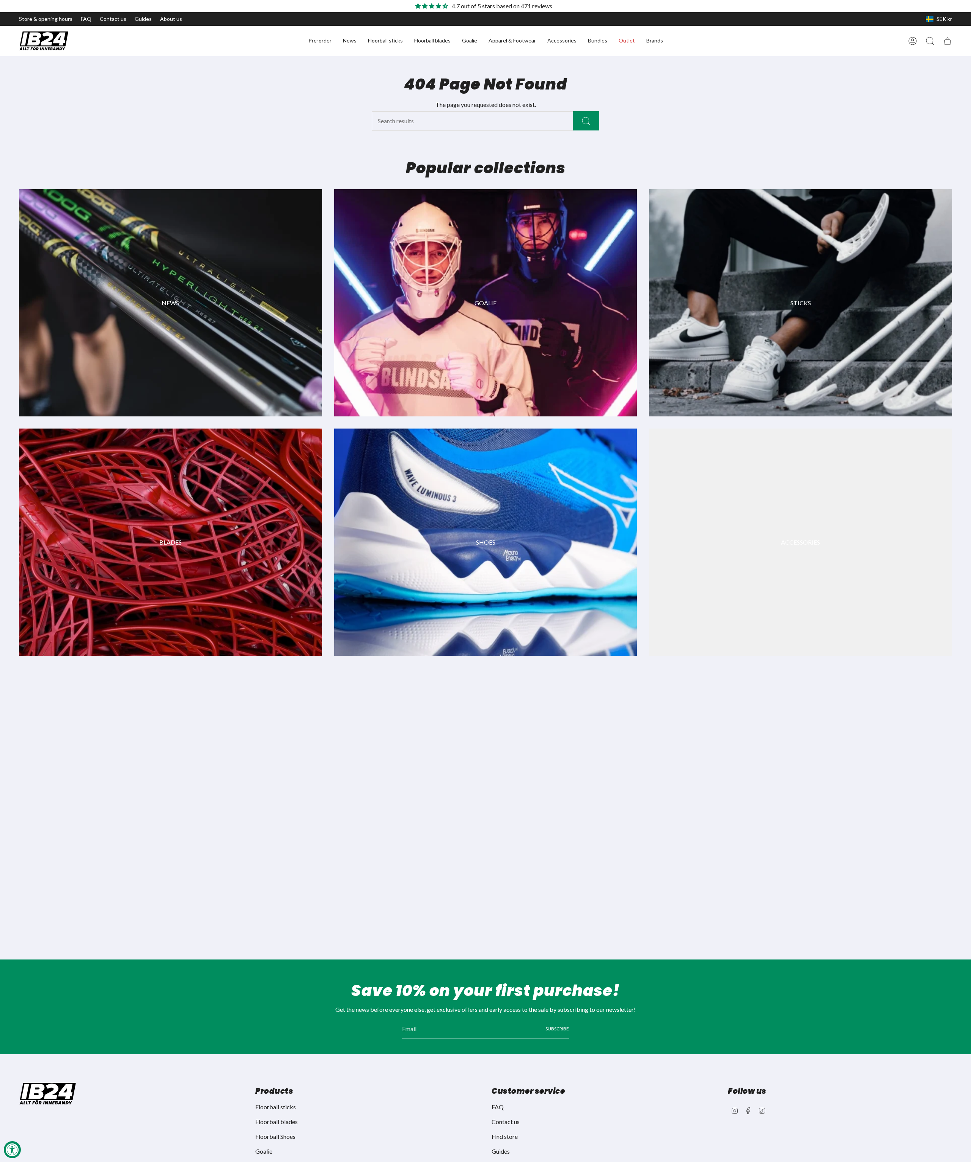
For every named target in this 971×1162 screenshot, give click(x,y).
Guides (143, 19)
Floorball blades (276, 1121)
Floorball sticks (275, 1106)
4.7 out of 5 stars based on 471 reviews (502, 5)
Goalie (263, 1151)
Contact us (113, 19)
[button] (320, 40)
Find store (505, 1136)
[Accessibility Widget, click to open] (12, 1149)
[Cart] (947, 41)
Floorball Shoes (275, 1136)
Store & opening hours (45, 19)
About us (171, 19)
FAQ (86, 19)
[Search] (586, 120)
